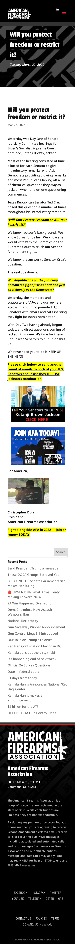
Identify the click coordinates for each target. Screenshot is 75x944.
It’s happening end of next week (32, 659)
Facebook (20, 892)
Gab (60, 898)
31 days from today (22, 678)
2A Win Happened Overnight (29, 603)
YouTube (18, 898)
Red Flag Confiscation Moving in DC (34, 646)
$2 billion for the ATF (23, 706)
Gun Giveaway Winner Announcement (36, 627)
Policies (41, 918)
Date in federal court (23, 671)
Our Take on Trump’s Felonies (30, 640)
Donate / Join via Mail (37, 924)
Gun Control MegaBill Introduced (33, 633)
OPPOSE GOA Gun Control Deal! (32, 713)
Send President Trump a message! (33, 568)
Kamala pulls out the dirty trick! (31, 652)
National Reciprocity (23, 621)
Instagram (39, 892)
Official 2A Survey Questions (29, 665)
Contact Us (23, 918)
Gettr (50, 898)
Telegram (34, 898)
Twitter (55, 892)
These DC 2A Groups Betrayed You (33, 574)
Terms (55, 918)
